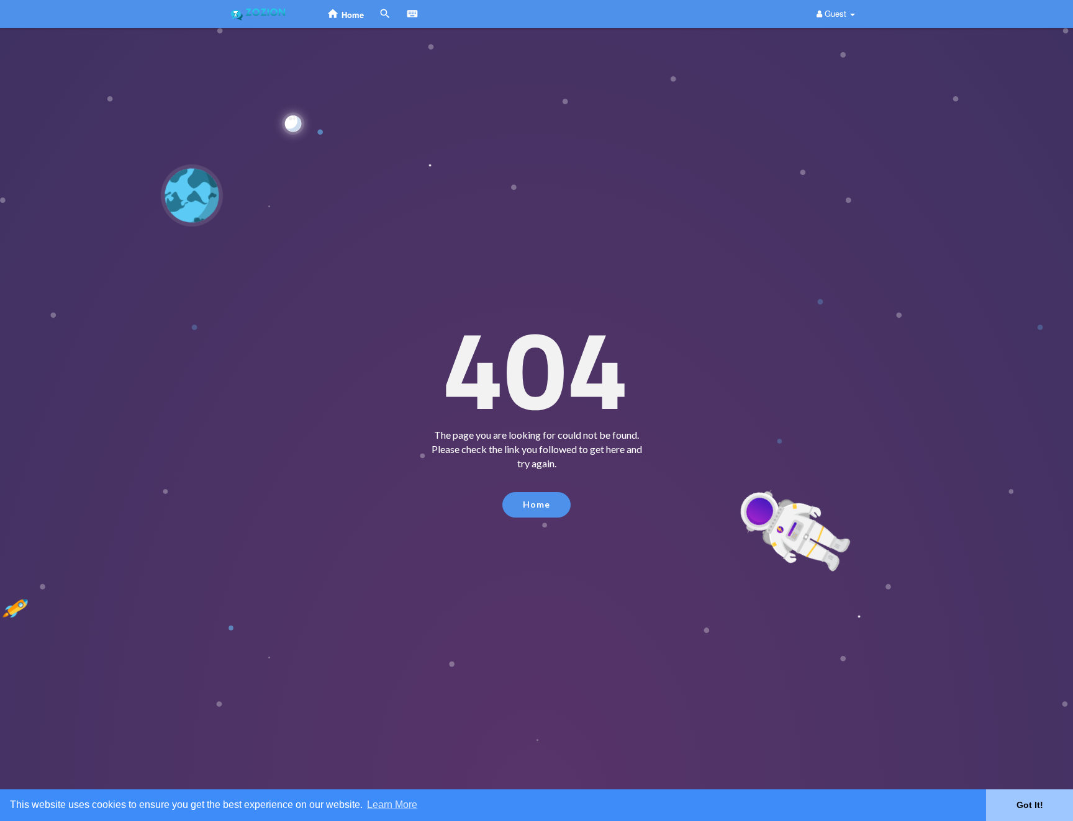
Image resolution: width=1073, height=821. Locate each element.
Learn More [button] (392, 804)
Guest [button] (835, 13)
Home (536, 504)
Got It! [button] (1029, 805)
